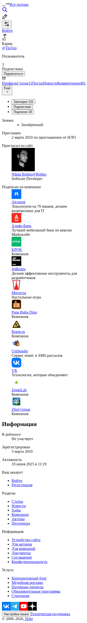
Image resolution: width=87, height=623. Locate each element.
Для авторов (22, 544)
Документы (21, 553)
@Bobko (39, 174)
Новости (50, 83)
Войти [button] (7, 30)
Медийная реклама (27, 582)
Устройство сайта (26, 540)
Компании (20, 514)
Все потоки (19, 4)
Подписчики (22, 107)
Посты (37, 83)
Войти (17, 480)
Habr (28, 619)
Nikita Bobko (22, 174)
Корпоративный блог (29, 578)
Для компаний (23, 548)
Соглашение (22, 557)
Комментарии (71, 83)
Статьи (24, 83)
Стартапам (20, 596)
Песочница (21, 523)
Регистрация (22, 485)
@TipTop (9, 48)
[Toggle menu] (4, 6)
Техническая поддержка (50, 614)
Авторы (18, 519)
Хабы (16, 510)
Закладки (23, 101)
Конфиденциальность (29, 562)
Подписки (23, 112)
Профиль (9, 83)
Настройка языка (16, 614)
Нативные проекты (28, 587)
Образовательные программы (36, 591)
